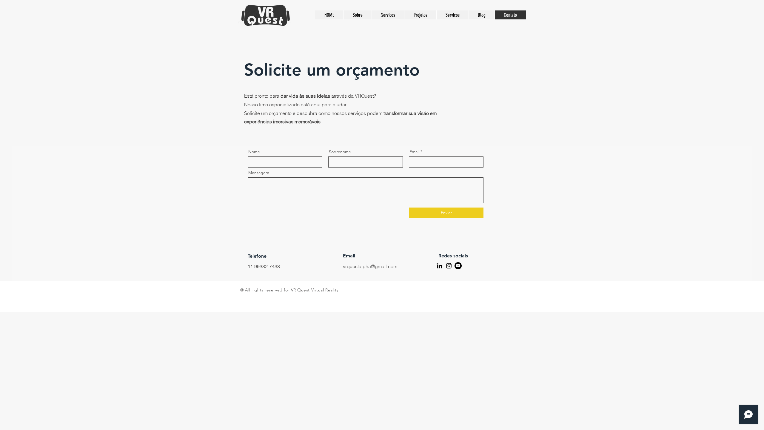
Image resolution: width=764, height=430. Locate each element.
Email (414, 152)
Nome (254, 152)
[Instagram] (448, 265)
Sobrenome (340, 152)
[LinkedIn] (439, 265)
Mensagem (258, 173)
